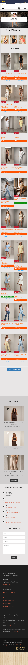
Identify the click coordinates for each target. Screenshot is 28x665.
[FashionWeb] (20, 648)
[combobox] (19, 3)
